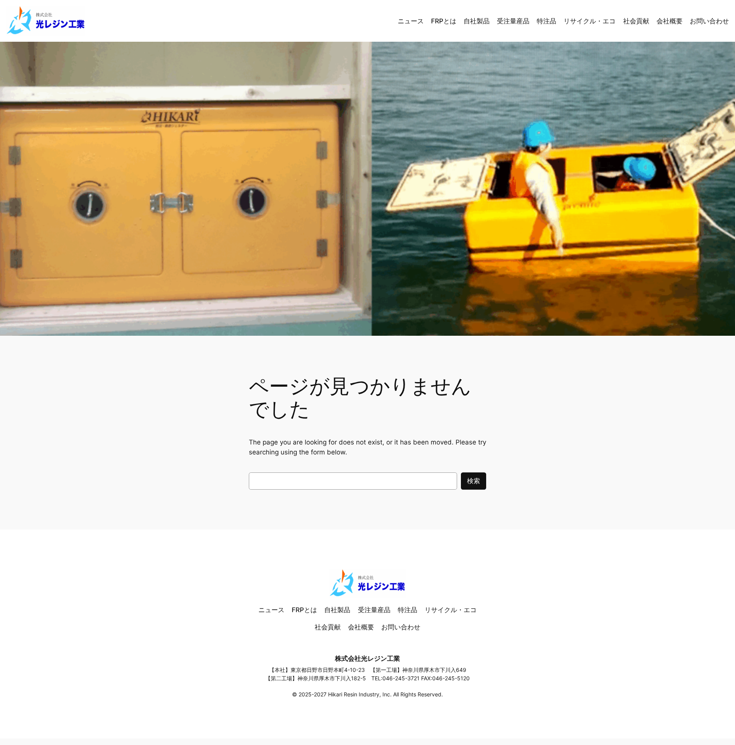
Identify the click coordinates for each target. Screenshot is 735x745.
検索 (473, 481)
